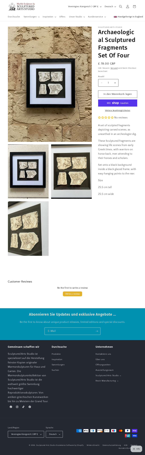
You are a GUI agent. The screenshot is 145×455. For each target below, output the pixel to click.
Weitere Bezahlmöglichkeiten (117, 110)
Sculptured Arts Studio (46, 445)
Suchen (55, 370)
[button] (31, 16)
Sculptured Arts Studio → (108, 375)
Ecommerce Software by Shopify (70, 445)
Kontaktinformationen (128, 448)
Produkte (56, 354)
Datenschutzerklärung (112, 445)
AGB (125, 445)
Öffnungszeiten (103, 364)
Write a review (72, 294)
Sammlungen (58, 364)
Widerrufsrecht (93, 445)
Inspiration (57, 359)
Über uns (100, 359)
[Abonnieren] (96, 331)
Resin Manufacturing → (107, 381)
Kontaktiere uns (103, 354)
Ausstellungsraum (105, 370)
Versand (114, 68)
